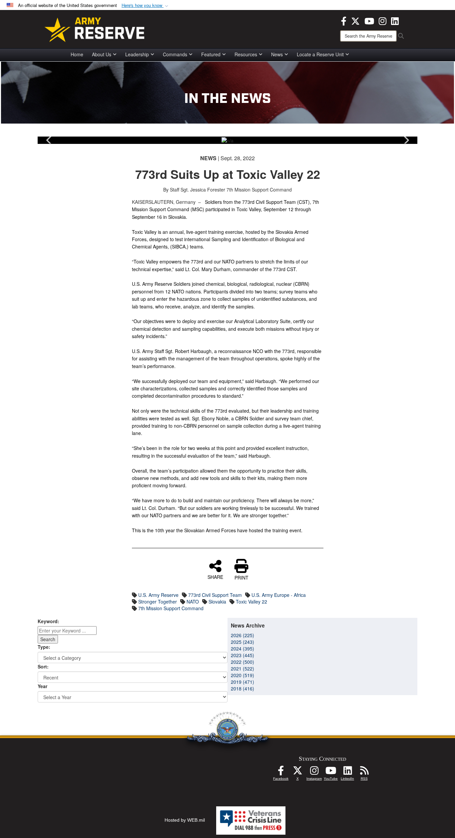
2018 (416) (242, 688)
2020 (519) (242, 675)
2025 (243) (242, 641)
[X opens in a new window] (355, 20)
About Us (101, 54)
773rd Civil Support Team (215, 595)
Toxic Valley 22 (251, 601)
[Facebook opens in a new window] (343, 20)
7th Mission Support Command (171, 608)
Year (42, 686)
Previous (49, 140)
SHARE (215, 577)
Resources (245, 54)
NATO (193, 601)
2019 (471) (242, 681)
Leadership (137, 54)
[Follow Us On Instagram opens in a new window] (314, 772)
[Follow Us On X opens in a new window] (297, 772)
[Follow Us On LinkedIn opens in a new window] (347, 772)
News (277, 54)
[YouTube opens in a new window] (369, 20)
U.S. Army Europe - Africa (278, 595)
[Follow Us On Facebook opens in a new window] (280, 772)
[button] (146, 5)
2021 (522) (242, 668)
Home (77, 54)
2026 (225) (242, 635)
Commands (175, 54)
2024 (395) (242, 648)
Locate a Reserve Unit (320, 54)
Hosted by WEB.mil (185, 820)
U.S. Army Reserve (158, 595)
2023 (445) (242, 655)
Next (405, 140)
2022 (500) (242, 661)
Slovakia (217, 601)
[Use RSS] (364, 772)
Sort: (43, 666)
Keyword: (48, 621)
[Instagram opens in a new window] (382, 20)
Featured (211, 54)
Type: (44, 646)
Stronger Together (157, 601)
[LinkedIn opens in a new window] (395, 20)
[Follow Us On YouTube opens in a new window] (330, 772)
